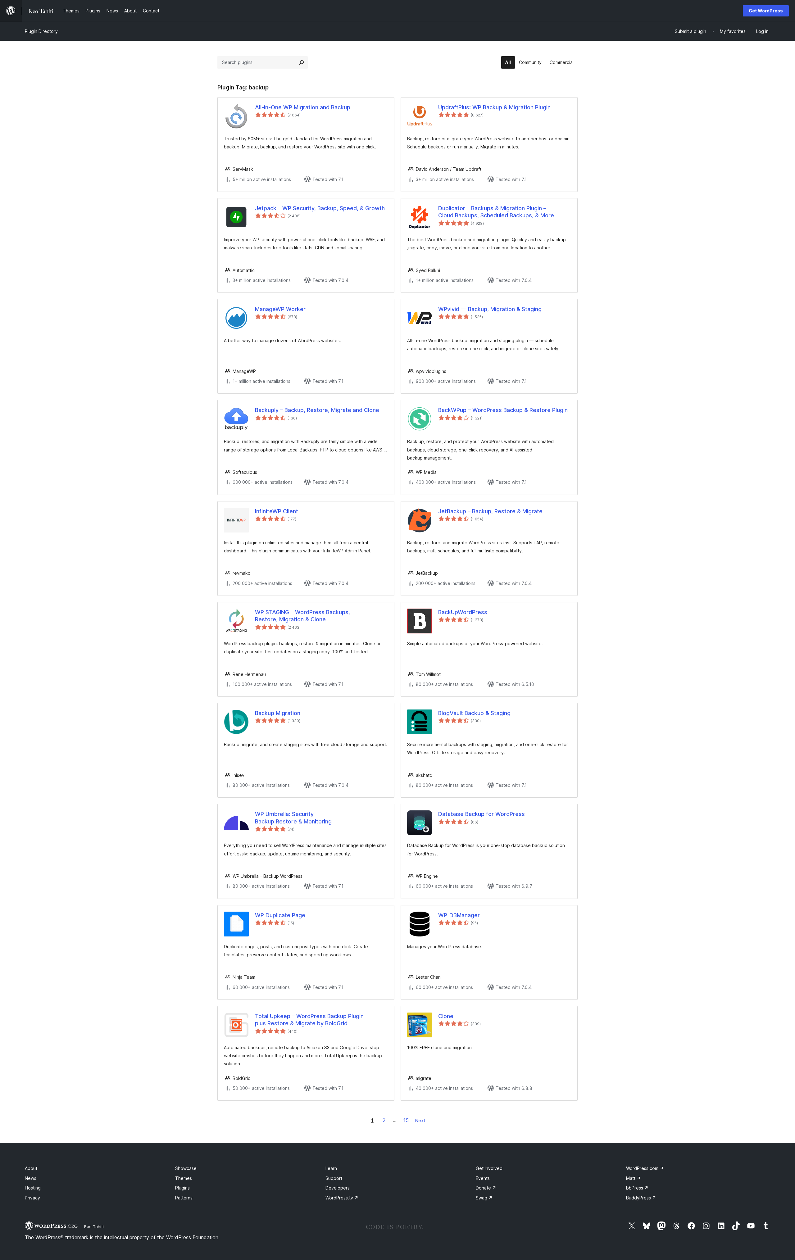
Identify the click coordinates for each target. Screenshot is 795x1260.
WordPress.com (645, 1168)
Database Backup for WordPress (481, 814)
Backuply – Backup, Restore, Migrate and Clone (317, 410)
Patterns (184, 1197)
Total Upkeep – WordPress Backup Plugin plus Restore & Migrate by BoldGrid (309, 1020)
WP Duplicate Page (280, 915)
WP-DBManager (459, 915)
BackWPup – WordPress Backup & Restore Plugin (503, 410)
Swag (484, 1197)
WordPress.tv (341, 1197)
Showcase (186, 1168)
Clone (445, 1016)
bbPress (637, 1187)
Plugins (182, 1187)
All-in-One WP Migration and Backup (302, 107)
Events (483, 1178)
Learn (331, 1168)
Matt (633, 1178)
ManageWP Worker (280, 309)
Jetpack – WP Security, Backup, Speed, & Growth (320, 208)
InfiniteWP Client (276, 511)
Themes (183, 1178)
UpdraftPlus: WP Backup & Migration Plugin (494, 107)
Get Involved (489, 1168)
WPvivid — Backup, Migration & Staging (490, 309)
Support (333, 1178)
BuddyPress (641, 1197)
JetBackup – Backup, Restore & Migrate (490, 511)
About (31, 1168)
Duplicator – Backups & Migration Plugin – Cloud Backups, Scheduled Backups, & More (496, 212)
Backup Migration (277, 713)
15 (406, 1120)
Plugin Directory (41, 31)
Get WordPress (766, 10)
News (30, 1178)
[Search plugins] (301, 62)
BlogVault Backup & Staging (474, 713)
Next (420, 1120)
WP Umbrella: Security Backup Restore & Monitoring (293, 817)
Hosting (33, 1187)
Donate (486, 1187)
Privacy (32, 1197)
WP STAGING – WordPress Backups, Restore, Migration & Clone (302, 616)
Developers (337, 1187)
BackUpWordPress (462, 612)
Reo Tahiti (94, 1226)
